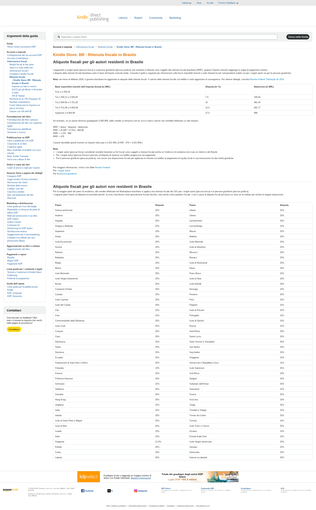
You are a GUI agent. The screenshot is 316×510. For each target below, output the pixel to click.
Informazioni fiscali (17, 61)
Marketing (175, 17)
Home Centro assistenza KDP (21, 47)
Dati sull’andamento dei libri (20, 195)
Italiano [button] (185, 3)
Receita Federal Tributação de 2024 (267, 79)
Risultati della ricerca (17, 185)
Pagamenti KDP (15, 264)
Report (138, 17)
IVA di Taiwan (18, 96)
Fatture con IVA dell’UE (21, 111)
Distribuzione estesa (17, 231)
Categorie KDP (14, 176)
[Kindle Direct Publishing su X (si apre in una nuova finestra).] (113, 490)
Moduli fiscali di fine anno (22, 64)
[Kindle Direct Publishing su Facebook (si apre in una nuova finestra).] (87, 490)
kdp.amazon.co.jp (203, 506)
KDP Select (12, 219)
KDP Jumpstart (14, 293)
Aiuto (199, 3)
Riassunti (11, 198)
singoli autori (64, 170)
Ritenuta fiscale (17, 77)
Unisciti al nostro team (185, 506)
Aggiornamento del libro (18, 249)
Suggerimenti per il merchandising (23, 234)
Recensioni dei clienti (17, 182)
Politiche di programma (18, 278)
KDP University (14, 296)
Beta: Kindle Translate (17, 156)
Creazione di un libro (17, 144)
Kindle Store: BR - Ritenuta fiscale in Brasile (139, 47)
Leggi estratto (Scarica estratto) (22, 179)
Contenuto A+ (13, 225)
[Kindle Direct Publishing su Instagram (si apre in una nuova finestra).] (140, 490)
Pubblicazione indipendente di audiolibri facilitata (296, 490)
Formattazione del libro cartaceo (22, 120)
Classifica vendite (15, 192)
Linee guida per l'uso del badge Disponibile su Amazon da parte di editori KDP (23, 209)
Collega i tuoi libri (15, 188)
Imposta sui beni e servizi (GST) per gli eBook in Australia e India (27, 89)
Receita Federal (102, 167)
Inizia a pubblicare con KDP (20, 140)
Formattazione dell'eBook (19, 129)
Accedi (210, 3)
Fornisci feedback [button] (227, 3)
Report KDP (13, 260)
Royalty (10, 257)
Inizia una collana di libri (18, 159)
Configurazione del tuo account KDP (24, 55)
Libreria (122, 17)
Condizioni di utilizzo (156, 506)
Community (155, 17)
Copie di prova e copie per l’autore (23, 168)
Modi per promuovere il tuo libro (22, 216)
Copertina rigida (14, 147)
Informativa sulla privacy (138, 506)
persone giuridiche (68, 173)
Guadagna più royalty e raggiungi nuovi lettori (176, 490)
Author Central (14, 222)
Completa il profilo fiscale (22, 74)
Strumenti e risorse (16, 132)
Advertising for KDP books (20, 228)
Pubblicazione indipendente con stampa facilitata (256, 490)
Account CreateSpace (17, 58)
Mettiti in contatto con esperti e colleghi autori (216, 490)
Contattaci (14, 329)
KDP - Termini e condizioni (116, 506)
